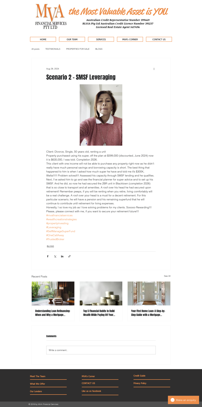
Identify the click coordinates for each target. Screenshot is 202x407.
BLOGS (98, 49)
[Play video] (101, 115)
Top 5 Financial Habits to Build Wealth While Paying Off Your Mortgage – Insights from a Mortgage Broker (99, 313)
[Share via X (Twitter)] (55, 256)
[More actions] (154, 68)
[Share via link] (69, 256)
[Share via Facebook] (47, 256)
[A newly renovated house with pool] (53, 293)
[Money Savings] (101, 293)
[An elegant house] (149, 293)
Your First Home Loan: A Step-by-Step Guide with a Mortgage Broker (148, 313)
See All (167, 276)
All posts (35, 49)
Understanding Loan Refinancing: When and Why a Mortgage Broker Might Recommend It (52, 313)
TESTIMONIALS (52, 49)
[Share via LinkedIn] (62, 256)
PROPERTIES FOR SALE (77, 49)
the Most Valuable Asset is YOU (117, 11)
